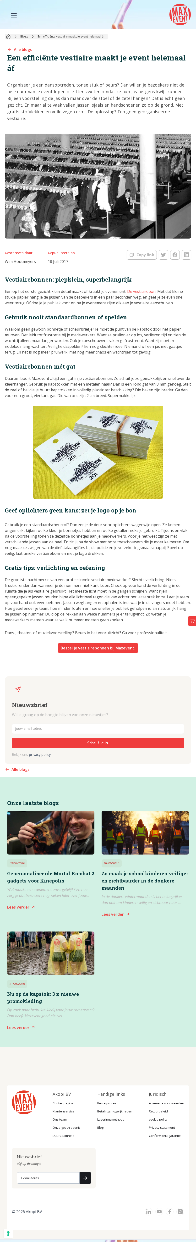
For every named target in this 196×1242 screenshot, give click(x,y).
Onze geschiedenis (67, 1127)
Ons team (60, 1119)
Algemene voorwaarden (166, 1103)
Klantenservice (63, 1111)
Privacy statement (162, 1127)
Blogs (24, 36)
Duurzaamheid (63, 1135)
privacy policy (39, 754)
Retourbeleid (158, 1111)
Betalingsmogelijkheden (114, 1111)
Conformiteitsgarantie (165, 1135)
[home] (180, 13)
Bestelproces (106, 1103)
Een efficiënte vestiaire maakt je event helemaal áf (71, 36)
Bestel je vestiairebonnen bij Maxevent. (98, 648)
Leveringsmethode (111, 1119)
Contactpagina (63, 1103)
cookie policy (158, 1119)
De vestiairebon (141, 291)
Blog (100, 1127)
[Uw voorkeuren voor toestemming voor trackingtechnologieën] (8, 1233)
